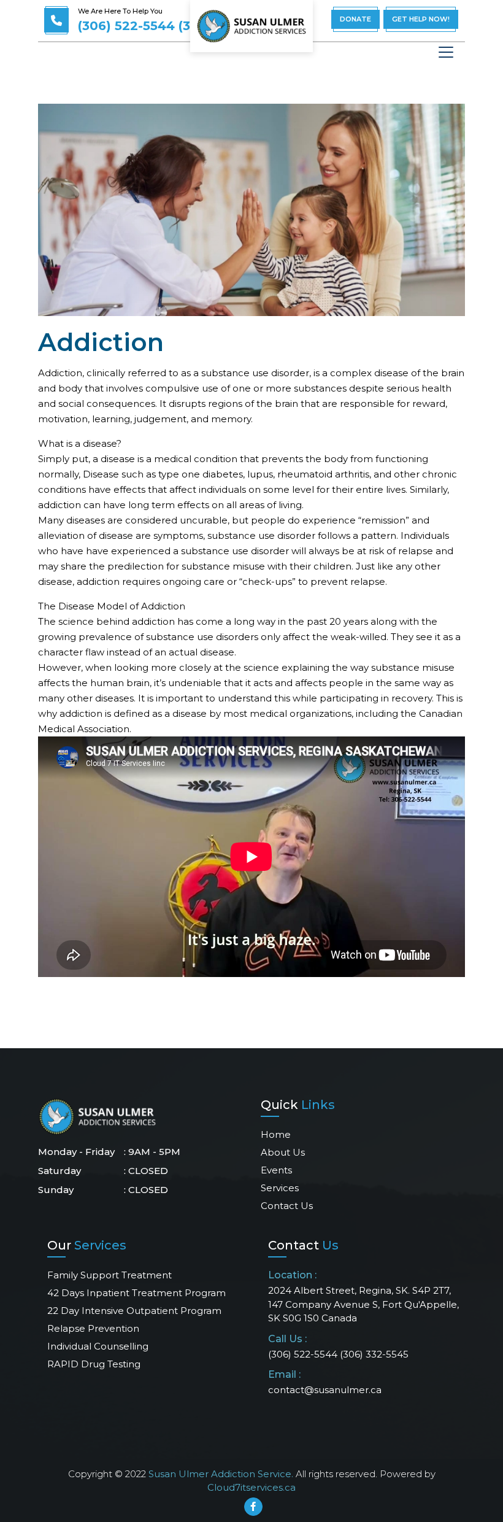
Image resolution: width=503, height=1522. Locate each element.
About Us (283, 1152)
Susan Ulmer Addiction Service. (220, 1474)
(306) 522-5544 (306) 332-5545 (176, 25)
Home (276, 1134)
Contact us (287, 1205)
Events (276, 1170)
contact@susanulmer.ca (325, 1390)
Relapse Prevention (93, 1328)
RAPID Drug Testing (93, 1364)
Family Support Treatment (109, 1275)
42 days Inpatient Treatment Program (136, 1293)
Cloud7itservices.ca (251, 1487)
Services (280, 1188)
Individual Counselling (97, 1346)
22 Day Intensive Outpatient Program (134, 1310)
